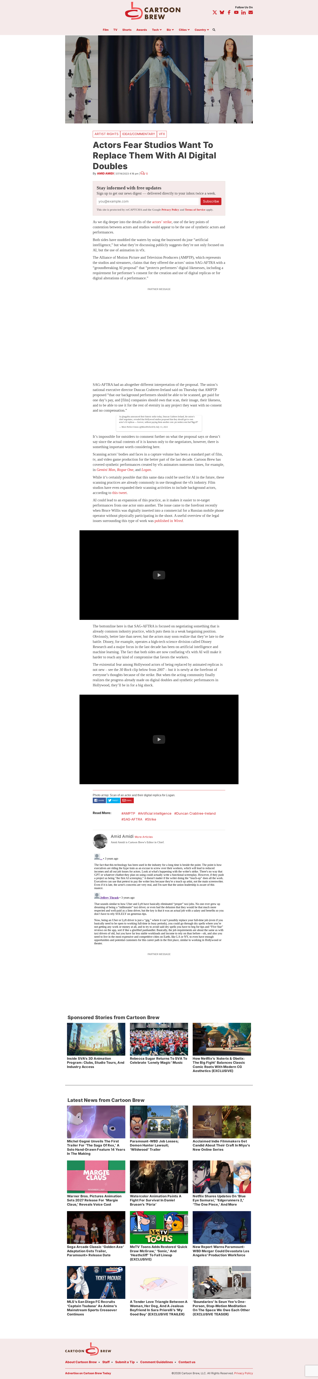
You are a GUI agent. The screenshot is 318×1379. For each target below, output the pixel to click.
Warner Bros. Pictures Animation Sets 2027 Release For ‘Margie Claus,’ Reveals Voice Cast (94, 1200)
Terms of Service (195, 209)
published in (169, 521)
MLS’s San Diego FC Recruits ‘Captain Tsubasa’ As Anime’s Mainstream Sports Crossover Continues (92, 1308)
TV (115, 30)
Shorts (127, 30)
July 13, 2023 (162, 427)
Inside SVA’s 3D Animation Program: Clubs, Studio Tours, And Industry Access (95, 1063)
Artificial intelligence (156, 813)
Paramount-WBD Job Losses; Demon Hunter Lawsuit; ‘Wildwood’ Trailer (154, 1145)
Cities (183, 30)
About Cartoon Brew (81, 1362)
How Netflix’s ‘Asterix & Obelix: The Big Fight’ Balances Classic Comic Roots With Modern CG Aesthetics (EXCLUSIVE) (219, 1065)
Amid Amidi (105, 173)
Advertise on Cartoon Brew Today (88, 1373)
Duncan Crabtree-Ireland (196, 813)
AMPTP (129, 813)
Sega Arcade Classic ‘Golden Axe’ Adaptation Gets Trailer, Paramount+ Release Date (95, 1251)
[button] (159, 575)
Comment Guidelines (156, 1362)
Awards (141, 30)
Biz (169, 30)
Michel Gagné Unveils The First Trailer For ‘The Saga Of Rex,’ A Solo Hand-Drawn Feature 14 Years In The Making (96, 1147)
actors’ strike (162, 222)
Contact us (187, 1362)
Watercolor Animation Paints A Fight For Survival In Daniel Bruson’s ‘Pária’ (155, 1200)
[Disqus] (159, 898)
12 (147, 173)
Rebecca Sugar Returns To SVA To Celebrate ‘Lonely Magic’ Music (158, 1061)
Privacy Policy (170, 209)
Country (200, 30)
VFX (162, 134)
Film (106, 30)
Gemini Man (106, 470)
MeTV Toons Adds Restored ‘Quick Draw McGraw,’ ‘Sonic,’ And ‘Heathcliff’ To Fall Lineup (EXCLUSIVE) (159, 1253)
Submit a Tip (125, 1362)
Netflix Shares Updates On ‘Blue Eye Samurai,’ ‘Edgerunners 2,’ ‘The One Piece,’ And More (219, 1200)
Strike (151, 819)
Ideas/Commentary (138, 134)
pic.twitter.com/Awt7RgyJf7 (186, 422)
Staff (106, 1362)
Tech (155, 30)
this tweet (119, 493)
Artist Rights (107, 134)
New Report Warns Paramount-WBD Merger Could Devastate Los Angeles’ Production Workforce (221, 1251)
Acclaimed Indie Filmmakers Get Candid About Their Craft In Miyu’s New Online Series (221, 1145)
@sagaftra (126, 417)
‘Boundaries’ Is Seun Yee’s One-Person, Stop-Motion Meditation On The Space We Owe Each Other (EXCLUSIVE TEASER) (221, 1308)
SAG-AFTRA (132, 819)
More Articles (144, 837)
